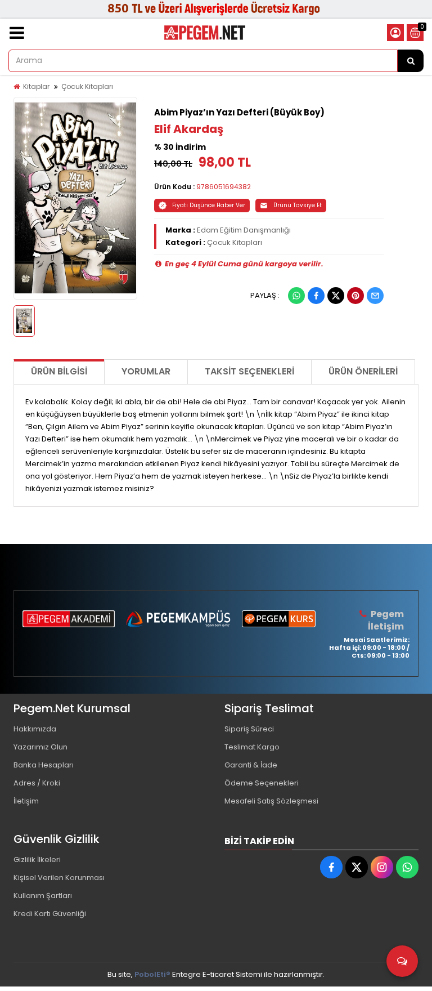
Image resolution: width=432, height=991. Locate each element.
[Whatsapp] (296, 295)
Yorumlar (146, 371)
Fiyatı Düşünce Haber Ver (208, 205)
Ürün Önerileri (363, 371)
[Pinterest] (355, 295)
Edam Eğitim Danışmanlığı (244, 230)
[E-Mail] (375, 295)
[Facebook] (316, 295)
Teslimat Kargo (252, 747)
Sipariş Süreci (249, 729)
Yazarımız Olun (41, 747)
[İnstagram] (382, 867)
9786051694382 (223, 186)
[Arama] (411, 61)
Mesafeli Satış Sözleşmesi (271, 801)
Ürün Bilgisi (59, 371)
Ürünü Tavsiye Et (297, 205)
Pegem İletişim (386, 620)
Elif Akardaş (188, 129)
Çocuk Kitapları (87, 86)
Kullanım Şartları (43, 895)
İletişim (26, 801)
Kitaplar (36, 86)
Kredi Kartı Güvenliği (50, 913)
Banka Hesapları (44, 765)
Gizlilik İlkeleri (37, 859)
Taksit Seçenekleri (249, 371)
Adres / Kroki (37, 783)
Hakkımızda (35, 729)
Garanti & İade (250, 765)
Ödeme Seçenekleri (261, 783)
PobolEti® (152, 974)
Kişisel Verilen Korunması (59, 877)
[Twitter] (335, 295)
